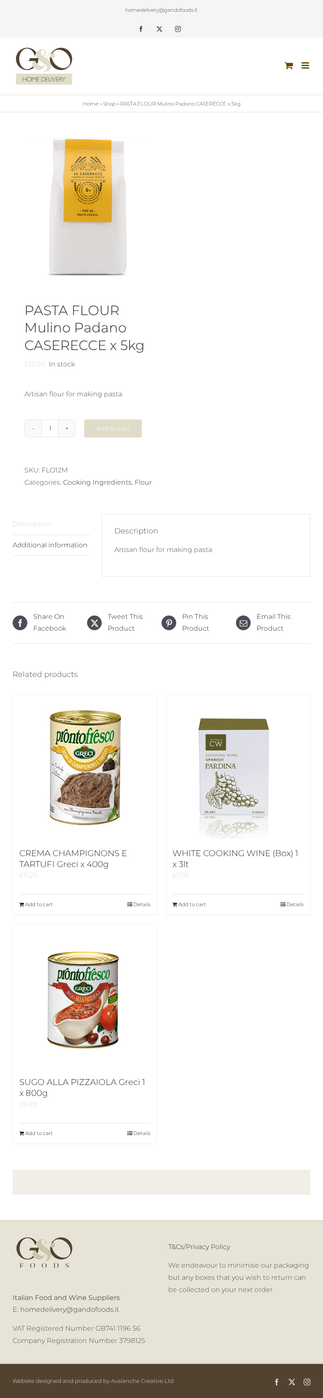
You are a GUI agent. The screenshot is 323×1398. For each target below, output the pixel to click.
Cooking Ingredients (97, 482)
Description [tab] (32, 524)
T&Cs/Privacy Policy (199, 1247)
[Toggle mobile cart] (289, 65)
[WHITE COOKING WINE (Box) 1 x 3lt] (238, 767)
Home (90, 104)
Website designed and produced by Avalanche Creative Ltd (93, 1380)
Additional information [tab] (50, 545)
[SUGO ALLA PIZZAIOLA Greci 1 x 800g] (85, 996)
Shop (109, 104)
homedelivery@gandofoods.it (161, 10)
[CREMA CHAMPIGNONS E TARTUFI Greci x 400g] (85, 767)
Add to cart (113, 428)
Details (142, 904)
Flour (143, 482)
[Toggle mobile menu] (306, 65)
